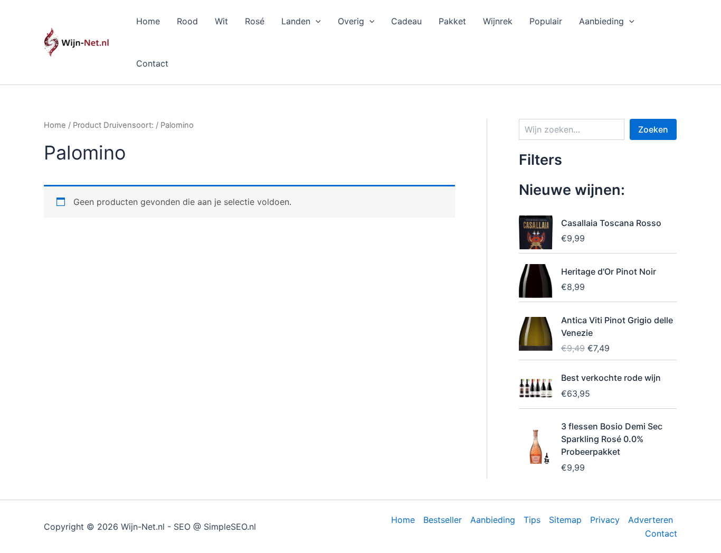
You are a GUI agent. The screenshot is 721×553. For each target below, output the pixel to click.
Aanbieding (601, 21)
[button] (315, 21)
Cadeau (406, 21)
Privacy (605, 519)
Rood (187, 21)
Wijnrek (498, 21)
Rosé (254, 21)
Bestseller (442, 519)
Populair (545, 21)
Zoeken (653, 129)
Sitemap (565, 519)
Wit (221, 21)
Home (148, 21)
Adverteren (650, 519)
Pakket (452, 21)
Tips (532, 519)
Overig (351, 21)
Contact (152, 63)
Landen (295, 21)
